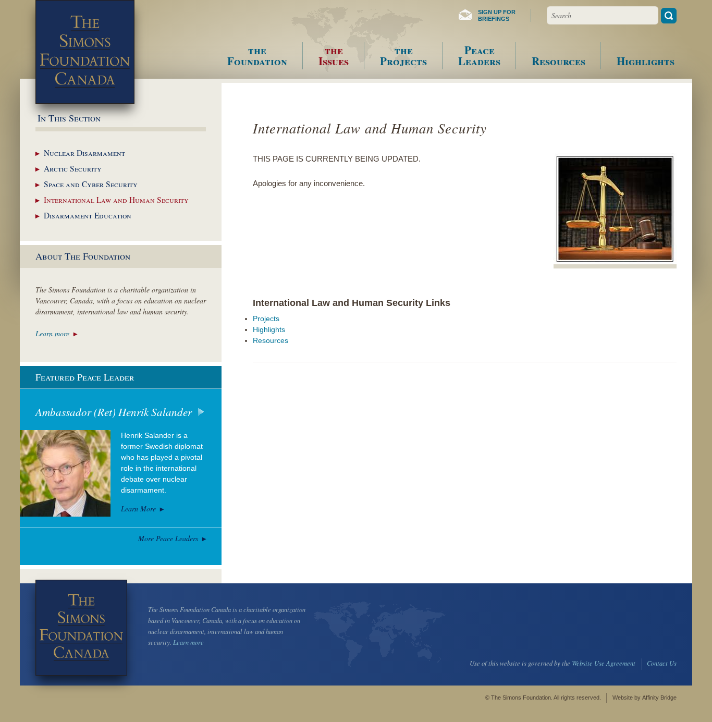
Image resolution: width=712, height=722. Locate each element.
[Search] (669, 15)
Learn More (138, 508)
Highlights (269, 329)
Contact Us (662, 663)
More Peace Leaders (168, 538)
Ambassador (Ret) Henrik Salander (113, 412)
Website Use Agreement (603, 663)
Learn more (52, 333)
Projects (266, 318)
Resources (270, 340)
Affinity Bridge (659, 697)
